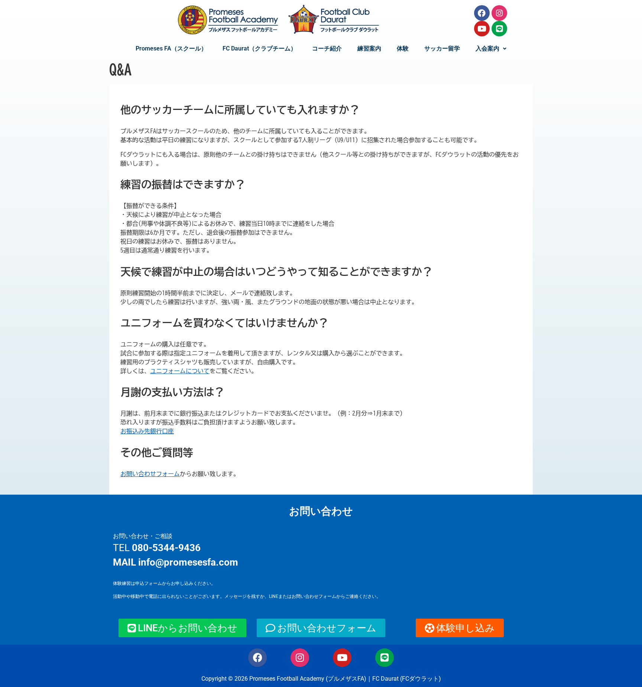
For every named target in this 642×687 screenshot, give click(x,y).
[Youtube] (482, 28)
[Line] (499, 28)
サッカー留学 (442, 48)
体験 (403, 48)
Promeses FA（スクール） (171, 48)
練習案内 (369, 48)
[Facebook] (482, 13)
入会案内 (487, 48)
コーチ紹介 (327, 48)
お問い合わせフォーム (150, 474)
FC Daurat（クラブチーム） (259, 48)
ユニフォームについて (180, 371)
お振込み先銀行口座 (147, 431)
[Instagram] (499, 13)
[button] (491, 49)
